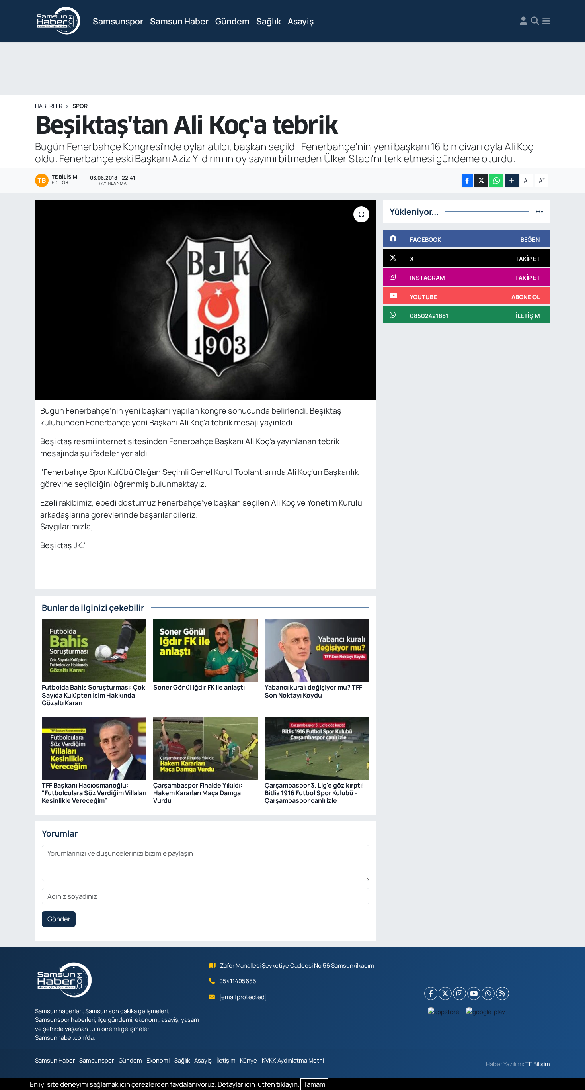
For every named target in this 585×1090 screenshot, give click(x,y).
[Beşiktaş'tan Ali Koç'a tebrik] (205, 300)
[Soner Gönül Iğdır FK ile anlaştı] (205, 650)
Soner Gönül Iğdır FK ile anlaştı (199, 687)
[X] (445, 993)
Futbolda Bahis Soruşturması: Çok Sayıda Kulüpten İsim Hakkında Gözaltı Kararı (93, 695)
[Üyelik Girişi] (523, 21)
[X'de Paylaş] (481, 180)
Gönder (58, 918)
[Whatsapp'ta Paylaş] (496, 180)
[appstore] (443, 1011)
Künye (248, 1060)
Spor (80, 106)
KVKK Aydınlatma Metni (293, 1060)
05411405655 (237, 981)
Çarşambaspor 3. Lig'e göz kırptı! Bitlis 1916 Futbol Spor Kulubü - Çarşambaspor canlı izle (314, 793)
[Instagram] (459, 993)
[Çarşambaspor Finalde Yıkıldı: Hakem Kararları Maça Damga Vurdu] (205, 747)
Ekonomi (158, 1060)
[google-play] (485, 1011)
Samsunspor (118, 21)
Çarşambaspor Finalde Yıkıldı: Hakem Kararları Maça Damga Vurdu (197, 793)
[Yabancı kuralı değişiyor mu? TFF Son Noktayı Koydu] (317, 650)
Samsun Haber (179, 21)
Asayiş (301, 21)
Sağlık (268, 21)
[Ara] (535, 21)
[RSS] (502, 993)
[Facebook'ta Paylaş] (467, 180)
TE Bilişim (537, 1064)
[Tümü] (539, 211)
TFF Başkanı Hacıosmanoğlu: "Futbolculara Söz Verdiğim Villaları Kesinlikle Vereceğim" (94, 793)
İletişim (226, 1060)
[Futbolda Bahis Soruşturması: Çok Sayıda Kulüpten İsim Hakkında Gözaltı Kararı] (94, 650)
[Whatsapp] (488, 993)
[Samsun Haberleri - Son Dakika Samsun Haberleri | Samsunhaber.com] (59, 21)
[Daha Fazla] (512, 180)
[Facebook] (430, 993)
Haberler (48, 106)
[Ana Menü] (546, 21)
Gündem (232, 21)
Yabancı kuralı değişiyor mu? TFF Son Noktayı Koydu (313, 691)
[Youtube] (473, 993)
